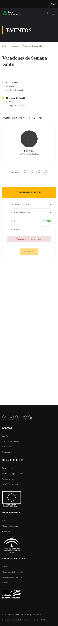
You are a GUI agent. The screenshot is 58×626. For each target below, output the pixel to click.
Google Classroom (10, 526)
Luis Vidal (29, 151)
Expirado (29, 251)
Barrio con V (7, 468)
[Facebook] (25, 172)
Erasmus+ (6, 583)
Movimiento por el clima (12, 473)
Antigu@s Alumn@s (10, 441)
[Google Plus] (32, 172)
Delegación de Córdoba (12, 577)
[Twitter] (39, 172)
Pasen (4, 520)
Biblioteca (6, 447)
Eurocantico (7, 452)
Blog (36, 620)
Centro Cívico (8, 479)
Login (53, 4)
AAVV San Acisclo (10, 484)
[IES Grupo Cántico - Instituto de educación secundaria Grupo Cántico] (14, 14)
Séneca (5, 566)
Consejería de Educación (12, 572)
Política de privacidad (11, 620)
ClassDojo (6, 531)
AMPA (5, 436)
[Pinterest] (45, 172)
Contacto (27, 620)
